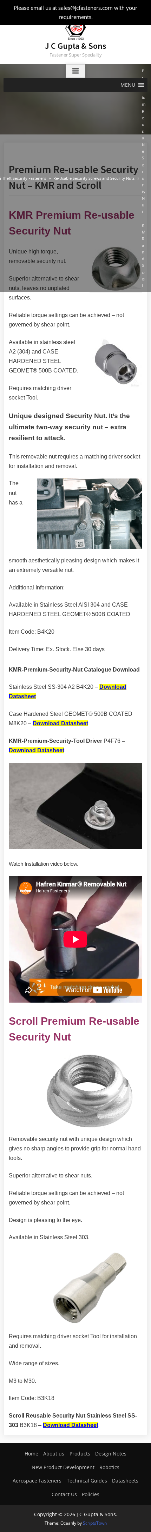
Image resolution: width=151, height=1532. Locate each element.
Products (80, 1453)
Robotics (109, 1467)
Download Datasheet (60, 723)
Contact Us (64, 1494)
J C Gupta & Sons (75, 45)
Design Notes (110, 1453)
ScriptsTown (95, 1523)
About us (53, 1453)
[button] (127, 85)
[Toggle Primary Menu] (75, 71)
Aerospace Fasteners (37, 1480)
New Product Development (63, 1467)
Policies (90, 1494)
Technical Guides (87, 1480)
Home (31, 1453)
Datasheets (125, 1480)
